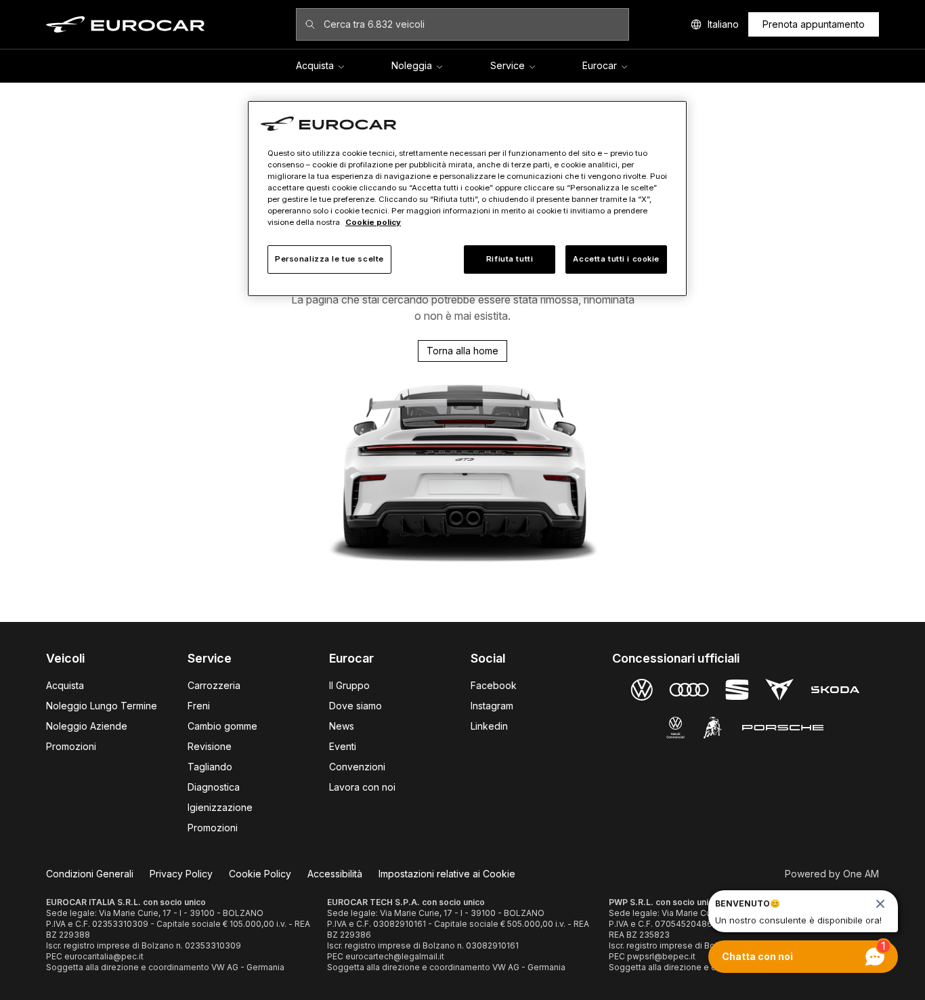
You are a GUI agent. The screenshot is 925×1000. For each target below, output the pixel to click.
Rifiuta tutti (509, 259)
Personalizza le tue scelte (329, 259)
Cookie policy (373, 222)
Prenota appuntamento (813, 24)
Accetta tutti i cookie (616, 259)
